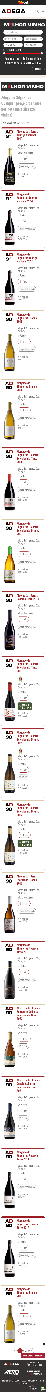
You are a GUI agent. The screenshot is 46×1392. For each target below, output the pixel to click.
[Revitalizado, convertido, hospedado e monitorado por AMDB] (43, 1388)
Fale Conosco (32, 1380)
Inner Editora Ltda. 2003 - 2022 (14, 1380)
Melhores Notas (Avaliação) (15, 122)
